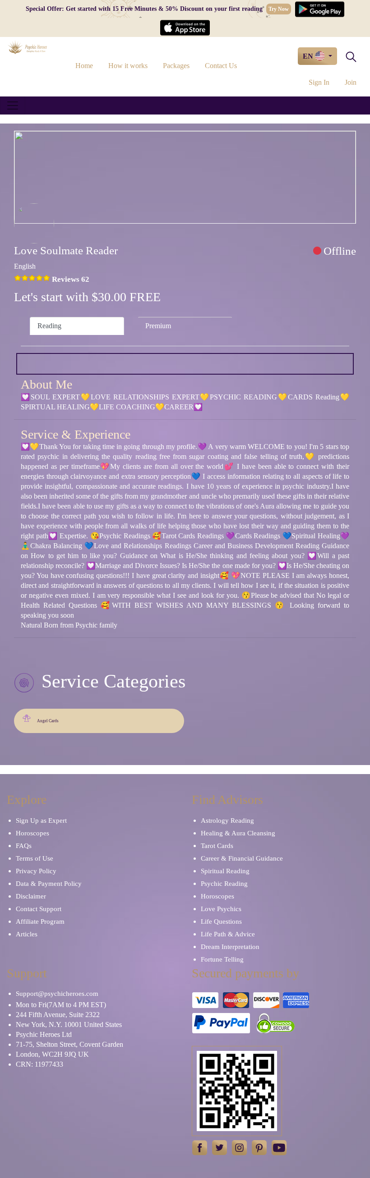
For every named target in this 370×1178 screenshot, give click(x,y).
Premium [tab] (158, 326)
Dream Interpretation (230, 946)
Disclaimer (31, 896)
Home (84, 65)
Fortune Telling (222, 959)
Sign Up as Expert (41, 820)
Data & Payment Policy (49, 883)
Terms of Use (34, 858)
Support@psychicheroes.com (57, 993)
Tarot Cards (217, 845)
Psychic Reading (224, 883)
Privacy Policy (36, 871)
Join (350, 82)
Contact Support (38, 908)
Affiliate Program (40, 921)
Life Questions (221, 921)
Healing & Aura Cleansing (238, 833)
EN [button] (309, 56)
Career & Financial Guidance (242, 858)
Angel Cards (48, 721)
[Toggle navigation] (12, 105)
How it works (128, 65)
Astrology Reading (227, 820)
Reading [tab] (49, 326)
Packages (176, 65)
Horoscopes (32, 833)
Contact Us (221, 65)
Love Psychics (221, 908)
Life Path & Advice (228, 934)
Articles (26, 934)
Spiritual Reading (225, 871)
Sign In (319, 82)
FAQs (24, 845)
